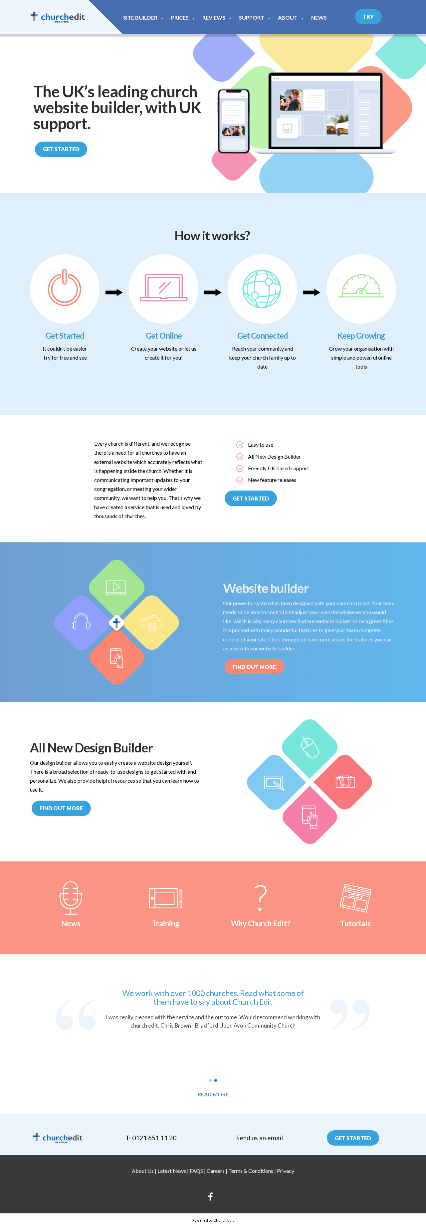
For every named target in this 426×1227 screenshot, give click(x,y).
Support (251, 17)
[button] (210, 1080)
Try (368, 16)
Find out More (254, 667)
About (288, 17)
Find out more (61, 808)
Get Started (61, 149)
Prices (180, 17)
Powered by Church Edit (213, 1220)
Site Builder (140, 17)
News (319, 17)
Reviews (213, 17)
